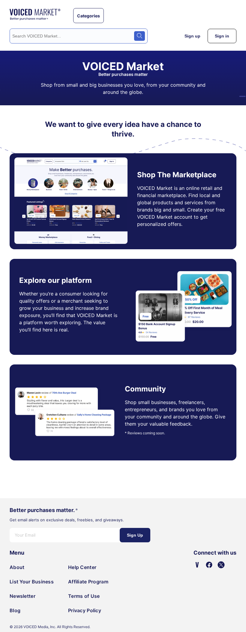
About (17, 567)
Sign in (222, 36)
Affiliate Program (88, 582)
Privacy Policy (84, 610)
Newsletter (22, 596)
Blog (15, 610)
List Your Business (32, 582)
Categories (88, 15)
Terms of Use (84, 596)
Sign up (192, 36)
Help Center (82, 567)
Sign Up (135, 535)
